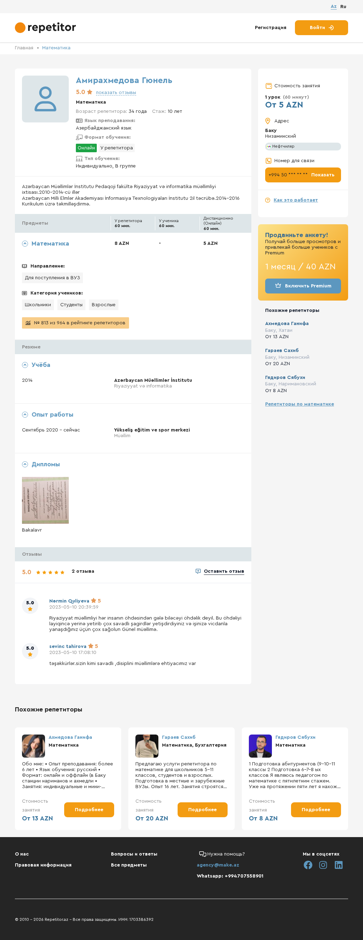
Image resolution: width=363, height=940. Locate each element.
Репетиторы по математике (299, 404)
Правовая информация (43, 865)
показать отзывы (116, 92)
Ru (343, 6)
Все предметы (129, 865)
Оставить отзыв (224, 571)
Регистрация (270, 27)
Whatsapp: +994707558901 (230, 876)
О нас (22, 854)
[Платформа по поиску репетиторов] (46, 27)
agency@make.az (218, 865)
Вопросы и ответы (134, 854)
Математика (56, 47)
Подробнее (89, 809)
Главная (24, 47)
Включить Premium (308, 286)
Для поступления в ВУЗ (52, 277)
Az (334, 6)
